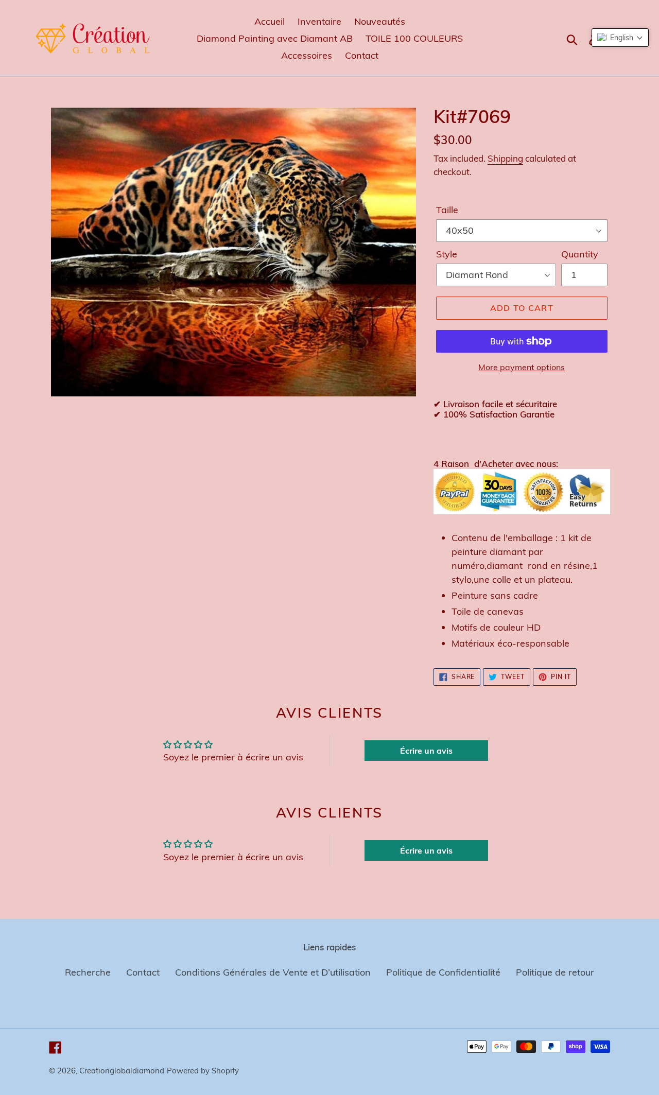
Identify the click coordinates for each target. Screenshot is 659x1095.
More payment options (521, 367)
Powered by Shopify (203, 1070)
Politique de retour (555, 972)
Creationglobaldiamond (121, 1070)
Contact (143, 972)
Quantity (579, 254)
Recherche (88, 972)
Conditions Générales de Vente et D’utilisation (273, 972)
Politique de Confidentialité (443, 972)
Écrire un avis (426, 750)
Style (446, 254)
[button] (620, 37)
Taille (447, 210)
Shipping (505, 158)
